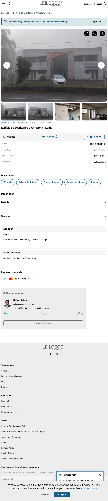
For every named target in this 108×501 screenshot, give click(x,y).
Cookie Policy (90, 488)
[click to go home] (51, 3)
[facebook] (50, 354)
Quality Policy (7, 453)
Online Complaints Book (12, 458)
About (4, 370)
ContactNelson (43, 323)
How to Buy (6, 401)
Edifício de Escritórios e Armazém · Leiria (32, 12)
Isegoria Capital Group (11, 376)
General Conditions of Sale (13, 426)
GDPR (3, 442)
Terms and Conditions (11, 437)
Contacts (5, 387)
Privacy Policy (7, 447)
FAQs (3, 381)
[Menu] (3, 4)
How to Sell (6, 406)
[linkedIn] (54, 354)
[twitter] (57, 354)
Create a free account (43, 21)
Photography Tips (9, 412)
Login (27, 21)
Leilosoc (5, 12)
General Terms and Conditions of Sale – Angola (23, 431)
